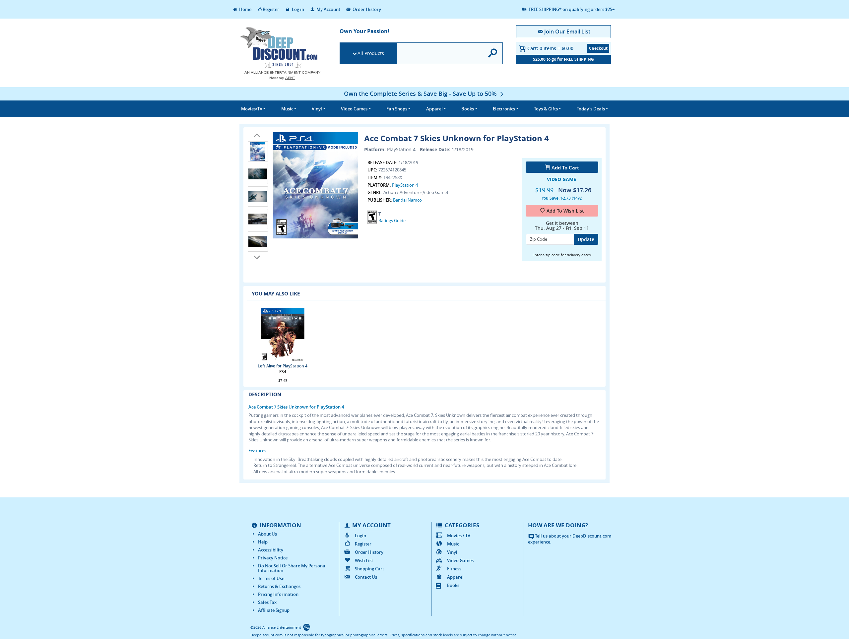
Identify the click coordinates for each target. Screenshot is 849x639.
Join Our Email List (567, 31)
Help (263, 542)
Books (453, 585)
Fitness (454, 569)
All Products (371, 53)
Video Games (460, 560)
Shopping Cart (369, 569)
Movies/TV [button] (251, 109)
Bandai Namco (407, 200)
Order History (366, 9)
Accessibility (270, 549)
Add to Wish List (565, 211)
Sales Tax (267, 602)
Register (271, 9)
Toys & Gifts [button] (546, 109)
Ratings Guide (392, 221)
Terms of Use (271, 578)
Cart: (550, 48)
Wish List (364, 560)
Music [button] (287, 109)
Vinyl (452, 552)
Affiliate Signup (274, 610)
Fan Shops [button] (396, 109)
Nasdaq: (282, 78)
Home (244, 9)
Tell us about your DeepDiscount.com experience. (569, 539)
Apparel (455, 577)
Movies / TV (458, 536)
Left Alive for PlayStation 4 (282, 366)
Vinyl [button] (317, 109)
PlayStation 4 (405, 185)
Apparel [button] (434, 109)
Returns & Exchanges (279, 586)
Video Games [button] (354, 109)
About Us (267, 534)
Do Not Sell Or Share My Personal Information (292, 568)
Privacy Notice (273, 557)
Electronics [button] (504, 109)
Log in (297, 9)
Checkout (598, 48)
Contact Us (366, 577)
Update (586, 239)
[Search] (493, 53)
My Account (327, 9)
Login (360, 536)
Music (453, 544)
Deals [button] (591, 109)
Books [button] (467, 109)
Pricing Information (278, 594)
